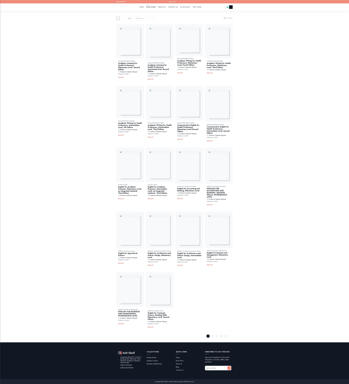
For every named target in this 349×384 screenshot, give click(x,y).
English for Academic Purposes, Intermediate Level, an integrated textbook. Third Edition (157, 190)
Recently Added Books (154, 364)
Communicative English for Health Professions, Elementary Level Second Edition (188, 128)
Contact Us (172, 1)
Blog (177, 367)
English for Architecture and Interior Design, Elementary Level (159, 255)
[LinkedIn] (232, 2)
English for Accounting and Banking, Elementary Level (188, 190)
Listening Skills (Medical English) (126, 61)
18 (229, 18)
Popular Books (151, 358)
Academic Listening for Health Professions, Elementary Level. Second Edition (129, 66)
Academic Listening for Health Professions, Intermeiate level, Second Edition (158, 68)
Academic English (123, 185)
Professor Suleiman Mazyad (128, 72)
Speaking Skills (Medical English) (185, 123)
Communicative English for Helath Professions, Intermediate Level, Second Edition (218, 130)
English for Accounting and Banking (186, 186)
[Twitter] (218, 2)
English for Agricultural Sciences (126, 251)
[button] (137, 43)
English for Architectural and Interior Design (159, 251)
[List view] (121, 18)
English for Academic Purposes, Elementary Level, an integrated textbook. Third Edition (130, 190)
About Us (179, 364)
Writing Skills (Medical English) (185, 59)
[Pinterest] (225, 2)
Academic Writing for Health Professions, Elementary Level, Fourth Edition (189, 63)
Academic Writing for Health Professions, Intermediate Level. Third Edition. (160, 127)
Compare (132, 43)
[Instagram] (228, 2)
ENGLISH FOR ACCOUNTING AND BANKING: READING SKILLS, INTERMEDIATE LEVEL (217, 193)
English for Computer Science (155, 311)
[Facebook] (221, 2)
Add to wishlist (128, 43)
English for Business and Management (216, 251)
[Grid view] (117, 18)
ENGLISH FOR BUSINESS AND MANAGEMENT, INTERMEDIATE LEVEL (129, 314)
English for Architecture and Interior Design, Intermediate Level (189, 255)
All (232, 18)
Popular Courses (152, 361)
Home (178, 358)
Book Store (179, 361)
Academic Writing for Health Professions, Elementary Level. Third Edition (219, 65)
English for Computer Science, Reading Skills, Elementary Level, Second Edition (158, 316)
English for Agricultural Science (127, 254)
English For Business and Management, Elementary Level (217, 255)
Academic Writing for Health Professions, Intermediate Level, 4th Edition (130, 125)
